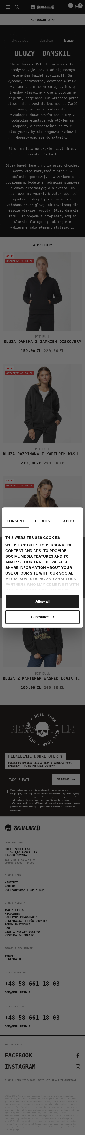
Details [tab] (42, 521)
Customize (40, 617)
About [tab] (69, 521)
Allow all (42, 601)
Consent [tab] (15, 521)
